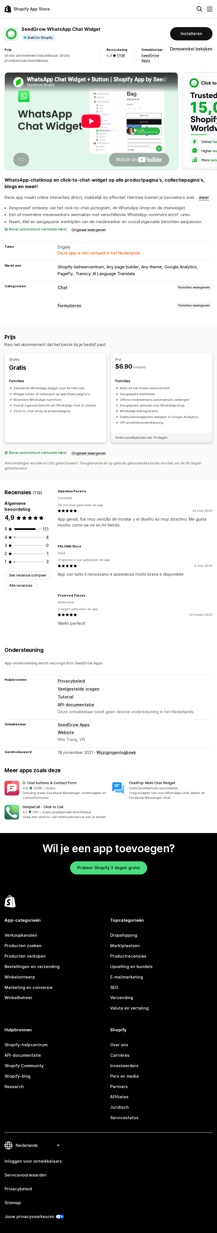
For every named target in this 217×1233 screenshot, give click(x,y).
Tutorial (65, 696)
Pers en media (124, 1076)
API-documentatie (76, 704)
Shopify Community (24, 1065)
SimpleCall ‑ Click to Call (43, 807)
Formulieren (69, 305)
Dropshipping (123, 935)
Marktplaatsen (125, 945)
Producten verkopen (25, 956)
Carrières (119, 1055)
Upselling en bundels (131, 966)
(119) (121, 55)
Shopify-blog (18, 1076)
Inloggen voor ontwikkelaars (33, 1161)
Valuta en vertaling (129, 1008)
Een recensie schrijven (27, 575)
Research (14, 1086)
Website (66, 732)
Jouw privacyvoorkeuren (30, 1216)
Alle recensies (20, 585)
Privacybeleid (71, 681)
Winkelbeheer (18, 997)
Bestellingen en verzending (32, 966)
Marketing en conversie (29, 987)
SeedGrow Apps (74, 724)
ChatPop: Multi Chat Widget (152, 783)
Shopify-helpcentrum (26, 1044)
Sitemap (13, 1202)
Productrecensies (128, 956)
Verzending (121, 997)
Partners (119, 1086)
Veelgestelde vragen (78, 688)
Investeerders (124, 1065)
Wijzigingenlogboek (116, 752)
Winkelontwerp (20, 977)
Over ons (119, 1044)
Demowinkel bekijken (191, 48)
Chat (63, 287)
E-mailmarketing (126, 977)
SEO (114, 987)
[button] (55, 790)
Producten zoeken (23, 945)
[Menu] (209, 9)
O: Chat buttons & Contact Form (50, 783)
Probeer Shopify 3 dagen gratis (108, 867)
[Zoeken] (199, 9)
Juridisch (119, 1107)
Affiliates (119, 1096)
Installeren (191, 33)
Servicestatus (124, 1117)
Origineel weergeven (88, 230)
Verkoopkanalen (21, 935)
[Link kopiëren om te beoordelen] (89, 491)
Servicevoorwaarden (26, 1175)
